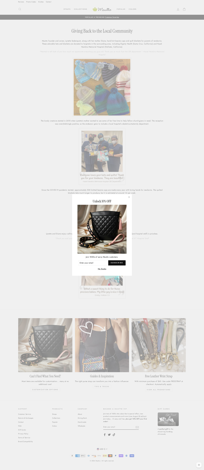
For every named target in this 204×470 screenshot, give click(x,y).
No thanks (102, 268)
